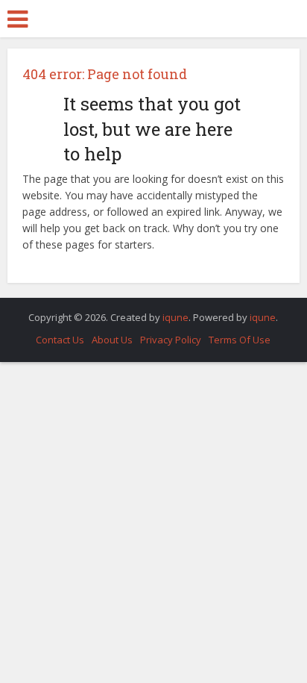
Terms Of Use (239, 339)
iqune (175, 317)
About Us (112, 339)
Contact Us (60, 339)
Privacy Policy (170, 339)
